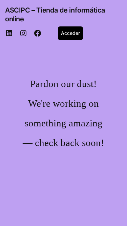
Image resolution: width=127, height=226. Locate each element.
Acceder (70, 33)
